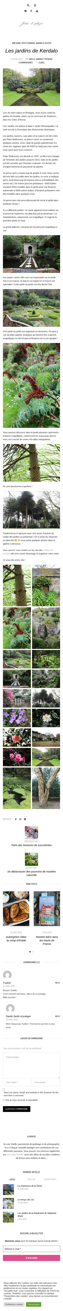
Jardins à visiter (43, 43)
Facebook (15, 819)
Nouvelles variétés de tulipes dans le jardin (47, 940)
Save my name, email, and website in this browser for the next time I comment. (31, 1094)
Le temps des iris (26, 1199)
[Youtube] (37, 11)
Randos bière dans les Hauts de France (16, 940)
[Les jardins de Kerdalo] (31, 87)
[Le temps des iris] (8, 1203)
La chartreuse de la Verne (30, 1186)
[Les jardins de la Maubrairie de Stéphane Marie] (8, 1217)
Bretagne (16, 43)
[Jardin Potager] (31, 23)
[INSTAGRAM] (25, 11)
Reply (57, 983)
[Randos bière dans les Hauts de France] (16, 908)
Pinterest (24, 819)
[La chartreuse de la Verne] (8, 1189)
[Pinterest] (31, 11)
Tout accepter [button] (33, 1304)
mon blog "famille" (15, 1154)
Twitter (20, 819)
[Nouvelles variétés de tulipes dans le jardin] (47, 908)
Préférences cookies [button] (14, 1304)
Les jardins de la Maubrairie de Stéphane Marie (37, 1214)
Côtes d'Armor (28, 43)
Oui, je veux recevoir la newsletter (21, 1100)
